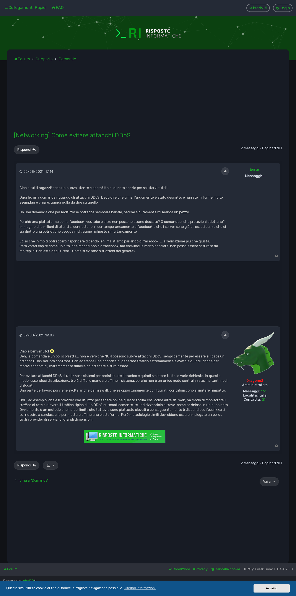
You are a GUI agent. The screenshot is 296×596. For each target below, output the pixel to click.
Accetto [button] (271, 588)
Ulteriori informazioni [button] (140, 588)
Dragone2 (254, 381)
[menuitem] (58, 7)
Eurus (255, 169)
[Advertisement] (144, 99)
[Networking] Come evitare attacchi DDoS (72, 135)
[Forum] (148, 33)
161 (263, 391)
